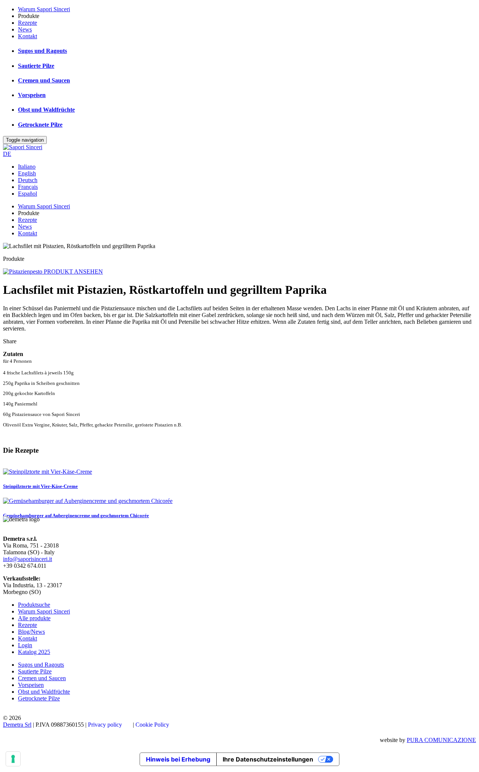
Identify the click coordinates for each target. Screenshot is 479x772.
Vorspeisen (32, 95)
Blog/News (31, 631)
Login (25, 645)
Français (28, 187)
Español (27, 193)
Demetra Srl (17, 724)
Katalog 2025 (34, 652)
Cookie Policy (152, 724)
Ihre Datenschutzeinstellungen (268, 759)
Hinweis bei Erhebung (178, 759)
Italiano (27, 166)
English (27, 173)
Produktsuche (34, 604)
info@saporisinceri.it (27, 559)
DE (7, 154)
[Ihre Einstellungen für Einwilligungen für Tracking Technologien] (13, 759)
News (25, 29)
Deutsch (27, 180)
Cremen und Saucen (44, 80)
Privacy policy (105, 724)
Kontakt (27, 36)
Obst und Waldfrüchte (46, 109)
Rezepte (27, 22)
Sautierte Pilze (36, 66)
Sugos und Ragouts (42, 51)
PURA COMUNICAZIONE (441, 740)
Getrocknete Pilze (40, 124)
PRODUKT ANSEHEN (73, 271)
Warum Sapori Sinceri (44, 9)
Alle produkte (34, 618)
